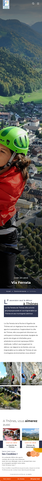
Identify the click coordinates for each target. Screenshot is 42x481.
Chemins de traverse (20, 291)
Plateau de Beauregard (30, 446)
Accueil (8, 291)
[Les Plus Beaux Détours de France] (6, 4)
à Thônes (30, 304)
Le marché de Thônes (11, 446)
